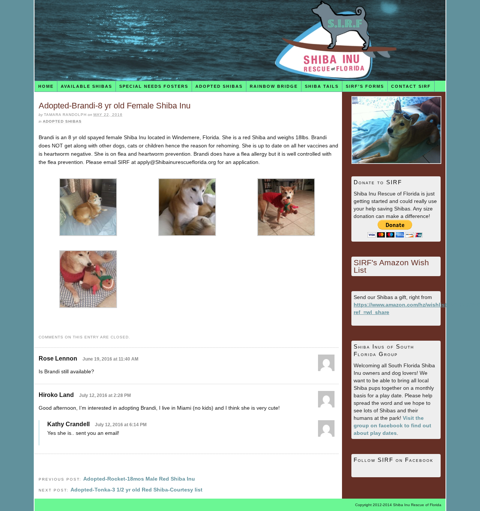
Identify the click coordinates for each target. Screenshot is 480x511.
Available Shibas (86, 86)
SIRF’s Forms (365, 86)
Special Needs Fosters (153, 86)
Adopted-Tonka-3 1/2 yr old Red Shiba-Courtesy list (136, 490)
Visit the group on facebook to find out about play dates (392, 425)
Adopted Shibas (219, 86)
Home (46, 86)
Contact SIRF (411, 86)
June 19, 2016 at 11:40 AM (110, 359)
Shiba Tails (322, 86)
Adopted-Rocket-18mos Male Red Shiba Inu (139, 479)
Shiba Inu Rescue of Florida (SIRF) (240, 40)
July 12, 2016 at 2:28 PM (105, 395)
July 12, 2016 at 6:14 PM (121, 424)
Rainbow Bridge (274, 86)
